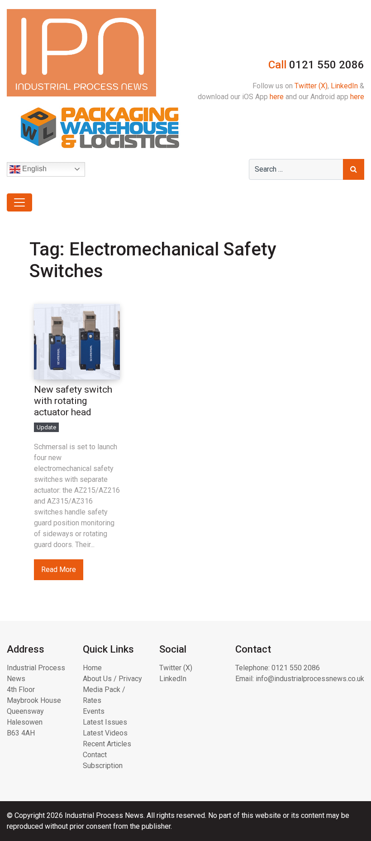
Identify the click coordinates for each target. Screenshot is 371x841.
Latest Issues (105, 722)
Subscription (103, 765)
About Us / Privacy (112, 678)
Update (46, 427)
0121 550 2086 (295, 667)
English (33, 169)
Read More (58, 569)
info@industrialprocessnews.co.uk (310, 678)
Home (92, 667)
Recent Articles (107, 744)
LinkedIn (344, 86)
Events (94, 711)
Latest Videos (105, 733)
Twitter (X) (311, 86)
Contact (95, 754)
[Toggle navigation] (19, 202)
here (277, 96)
